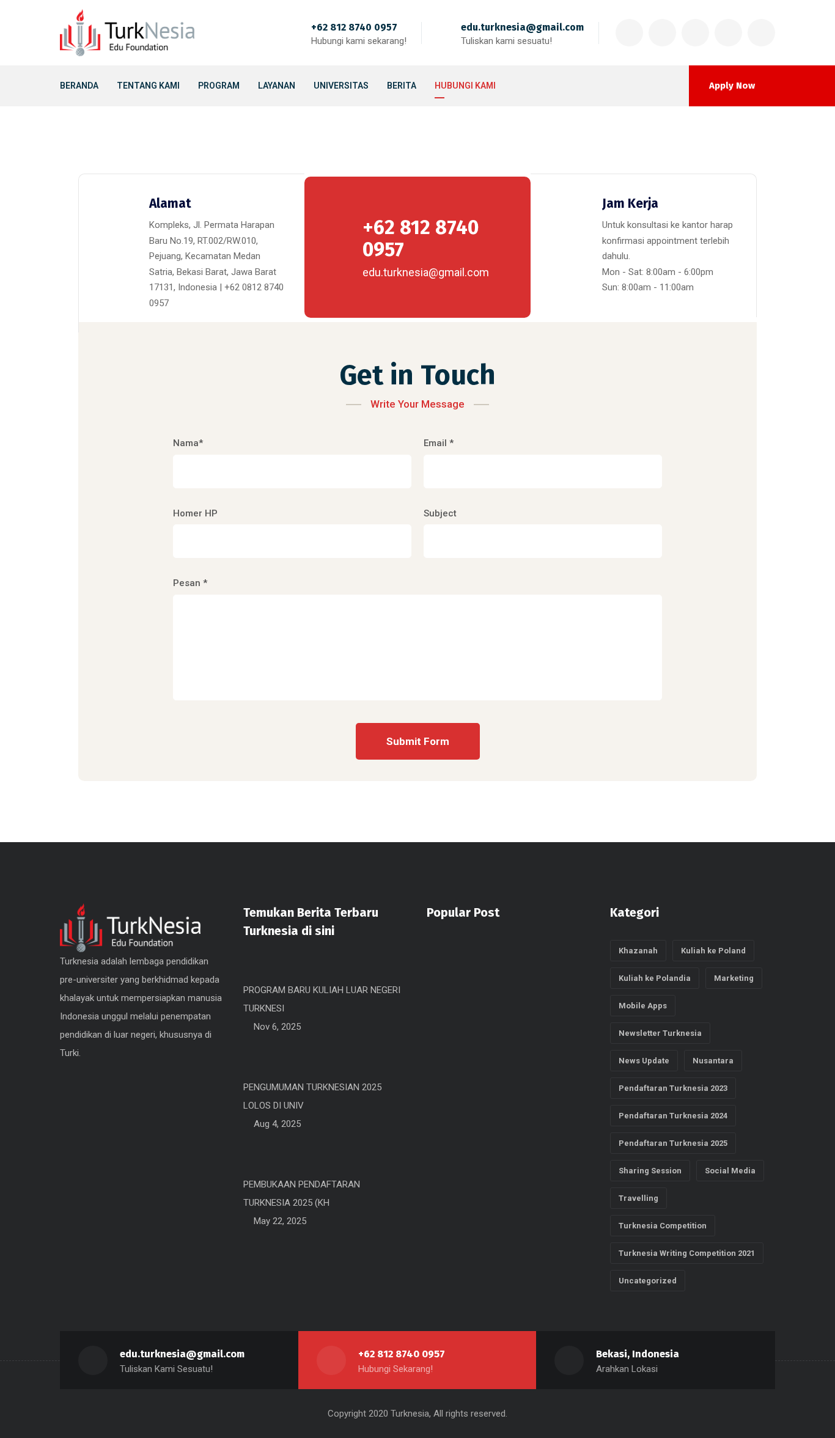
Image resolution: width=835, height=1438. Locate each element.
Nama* (188, 443)
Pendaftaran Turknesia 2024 (673, 1115)
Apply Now (732, 85)
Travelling (638, 1198)
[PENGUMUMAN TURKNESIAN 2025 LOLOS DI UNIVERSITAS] (248, 1068)
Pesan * (190, 583)
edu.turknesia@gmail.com (522, 27)
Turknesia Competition (663, 1225)
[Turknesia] (127, 32)
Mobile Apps (643, 1005)
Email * (439, 443)
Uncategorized (648, 1280)
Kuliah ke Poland (713, 950)
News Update (644, 1060)
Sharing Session (650, 1170)
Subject (440, 513)
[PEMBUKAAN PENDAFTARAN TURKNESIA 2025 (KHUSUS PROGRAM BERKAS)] (248, 1166)
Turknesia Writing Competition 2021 (687, 1253)
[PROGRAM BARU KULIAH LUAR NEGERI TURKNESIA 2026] (248, 971)
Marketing (734, 978)
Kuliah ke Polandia (655, 978)
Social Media (730, 1170)
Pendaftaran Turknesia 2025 (673, 1143)
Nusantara (713, 1060)
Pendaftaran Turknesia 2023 (673, 1088)
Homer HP (195, 513)
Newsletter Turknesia (660, 1033)
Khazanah (638, 950)
